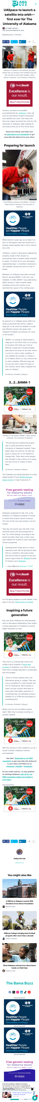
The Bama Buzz (19, 983)
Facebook (10, 766)
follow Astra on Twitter (24, 602)
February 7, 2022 (26, 566)
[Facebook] (10, 992)
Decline (24, 1098)
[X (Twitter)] (13, 992)
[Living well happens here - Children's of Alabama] (19, 399)
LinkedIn (18, 766)
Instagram (28, 766)
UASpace (22, 113)
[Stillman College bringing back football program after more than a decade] (19, 920)
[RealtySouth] (20, 94)
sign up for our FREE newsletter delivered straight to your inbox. (17, 777)
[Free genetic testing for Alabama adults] (19, 496)
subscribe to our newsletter (18, 134)
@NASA (27, 558)
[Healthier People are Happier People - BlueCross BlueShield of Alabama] (19, 223)
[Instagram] (17, 992)
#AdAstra (22, 561)
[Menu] (36, 4)
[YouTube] (29, 992)
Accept (14, 1098)
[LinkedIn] (21, 992)
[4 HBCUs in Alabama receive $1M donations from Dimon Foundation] (19, 888)
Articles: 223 (19, 863)
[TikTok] (25, 992)
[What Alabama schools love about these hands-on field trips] (19, 952)
